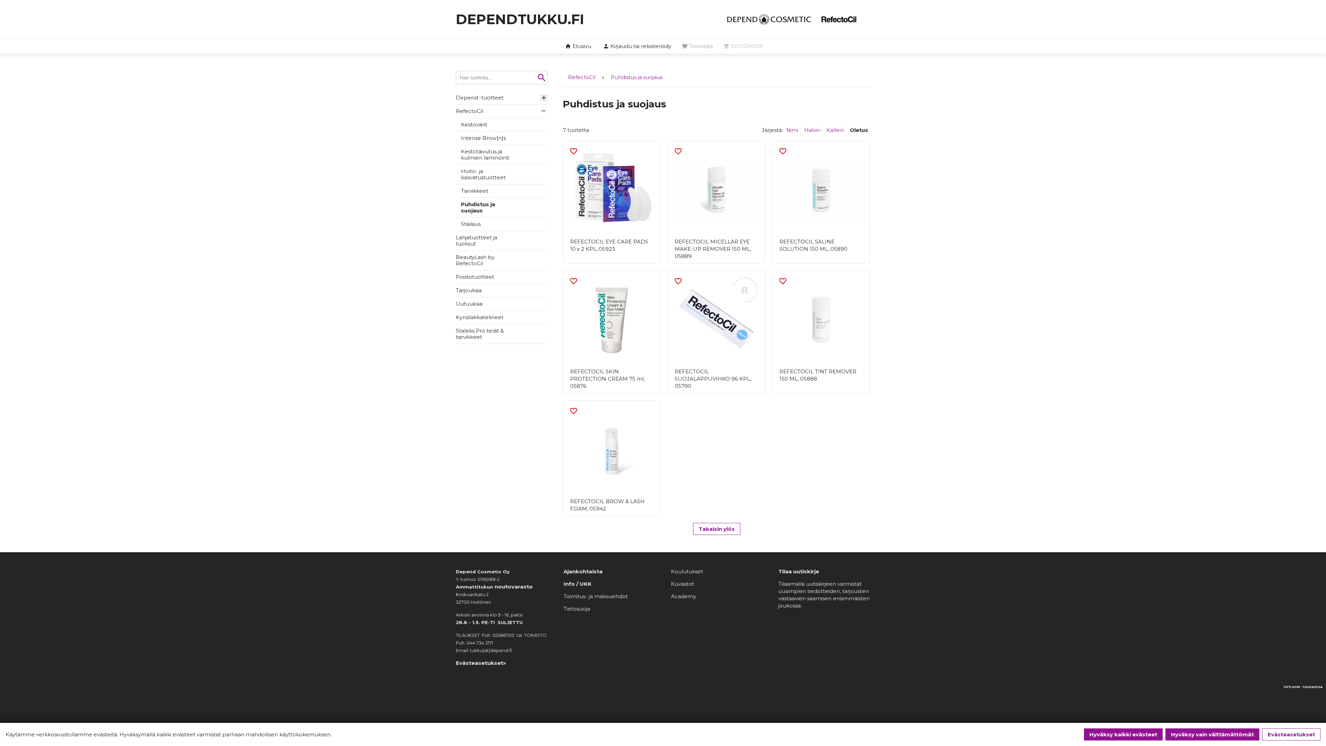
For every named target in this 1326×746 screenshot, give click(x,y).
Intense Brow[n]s (483, 138)
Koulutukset (687, 571)
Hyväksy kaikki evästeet (1123, 734)
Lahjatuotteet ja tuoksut (476, 240)
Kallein (835, 130)
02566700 (503, 635)
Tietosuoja (577, 608)
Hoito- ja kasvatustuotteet (483, 174)
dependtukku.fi (520, 19)
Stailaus (471, 224)
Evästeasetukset (1291, 734)
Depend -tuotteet (479, 97)
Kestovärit (474, 124)
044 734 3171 (480, 642)
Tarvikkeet (474, 191)
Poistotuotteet (475, 277)
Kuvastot (682, 584)
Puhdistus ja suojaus (478, 207)
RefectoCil (469, 111)
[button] (637, 47)
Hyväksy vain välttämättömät (1212, 734)
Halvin (812, 130)
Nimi (792, 130)
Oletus (859, 130)
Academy (683, 596)
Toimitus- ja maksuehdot (596, 596)
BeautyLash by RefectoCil (475, 260)
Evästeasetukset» (481, 663)
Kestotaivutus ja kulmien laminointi (485, 154)
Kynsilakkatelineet (479, 317)
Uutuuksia (469, 303)
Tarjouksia (469, 290)
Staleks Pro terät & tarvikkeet (480, 333)
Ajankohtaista (583, 571)
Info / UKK (578, 584)
